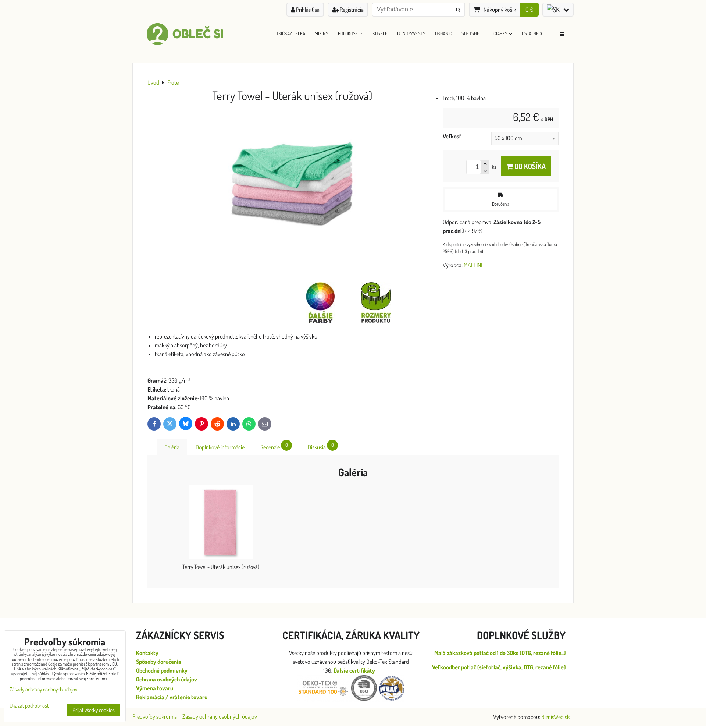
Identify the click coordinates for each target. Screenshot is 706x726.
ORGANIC (443, 33)
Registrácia (351, 9)
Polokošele (350, 33)
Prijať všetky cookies (93, 709)
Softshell (472, 33)
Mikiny (321, 33)
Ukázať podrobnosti (30, 706)
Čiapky (500, 33)
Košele (380, 33)
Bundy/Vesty (411, 33)
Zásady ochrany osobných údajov (219, 716)
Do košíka (529, 166)
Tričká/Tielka (290, 33)
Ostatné (530, 33)
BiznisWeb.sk (555, 716)
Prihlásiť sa (307, 9)
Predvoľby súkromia (154, 716)
